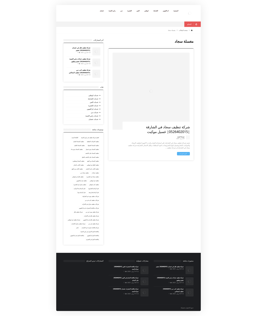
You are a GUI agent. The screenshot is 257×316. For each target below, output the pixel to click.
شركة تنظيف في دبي (93, 224)
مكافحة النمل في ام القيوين (77, 235)
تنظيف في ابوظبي (94, 181)
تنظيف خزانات (95, 173)
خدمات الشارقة (93, 99)
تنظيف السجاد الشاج (78, 141)
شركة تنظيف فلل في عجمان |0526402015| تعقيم (170, 266)
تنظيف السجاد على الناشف (92, 153)
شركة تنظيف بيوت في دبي (92, 212)
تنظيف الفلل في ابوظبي (93, 165)
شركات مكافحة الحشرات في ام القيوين (89, 208)
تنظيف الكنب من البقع (77, 169)
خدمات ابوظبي (93, 95)
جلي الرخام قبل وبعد (94, 192)
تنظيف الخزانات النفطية (93, 141)
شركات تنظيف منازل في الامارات (90, 204)
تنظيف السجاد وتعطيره (78, 161)
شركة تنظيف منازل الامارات (78, 224)
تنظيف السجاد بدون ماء (77, 149)
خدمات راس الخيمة (91, 116)
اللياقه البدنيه (75, 137)
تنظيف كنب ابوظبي (94, 184)
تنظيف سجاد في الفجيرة (93, 177)
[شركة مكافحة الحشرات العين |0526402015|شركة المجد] (144, 270)
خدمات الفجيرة (93, 105)
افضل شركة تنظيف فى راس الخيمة (90, 137)
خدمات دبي (94, 112)
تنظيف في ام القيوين (81, 181)
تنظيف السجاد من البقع (93, 161)
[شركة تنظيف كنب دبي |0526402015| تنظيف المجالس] (96, 74)
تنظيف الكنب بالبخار (79, 165)
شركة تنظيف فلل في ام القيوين (91, 220)
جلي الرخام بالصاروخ (93, 188)
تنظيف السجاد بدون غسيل (92, 149)
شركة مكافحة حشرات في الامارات (90, 228)
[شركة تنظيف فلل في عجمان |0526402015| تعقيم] (96, 51)
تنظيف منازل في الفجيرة (80, 184)
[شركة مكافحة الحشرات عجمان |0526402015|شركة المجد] (144, 292)
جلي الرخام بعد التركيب (79, 188)
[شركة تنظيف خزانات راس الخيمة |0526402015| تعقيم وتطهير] (96, 63)
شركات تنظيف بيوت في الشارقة (91, 196)
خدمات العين (94, 102)
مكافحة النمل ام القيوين (93, 235)
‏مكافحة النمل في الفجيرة (92, 239)
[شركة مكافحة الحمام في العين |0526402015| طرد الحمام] (144, 281)
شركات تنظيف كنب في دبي (92, 200)
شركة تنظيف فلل (78, 212)
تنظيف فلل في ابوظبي (78, 177)
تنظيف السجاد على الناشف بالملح (90, 157)
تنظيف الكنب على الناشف (92, 169)
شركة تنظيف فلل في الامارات (91, 216)
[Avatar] (188, 137)
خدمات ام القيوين (92, 109)
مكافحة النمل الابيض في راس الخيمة (90, 231)
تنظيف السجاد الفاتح (79, 145)
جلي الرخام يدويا (82, 192)
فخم (77, 228)
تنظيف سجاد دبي (84, 173)
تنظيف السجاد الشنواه (93, 145)
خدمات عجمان (93, 119)
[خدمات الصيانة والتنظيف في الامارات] (190, 13)
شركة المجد (180, 137)
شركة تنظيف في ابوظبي (74, 220)
